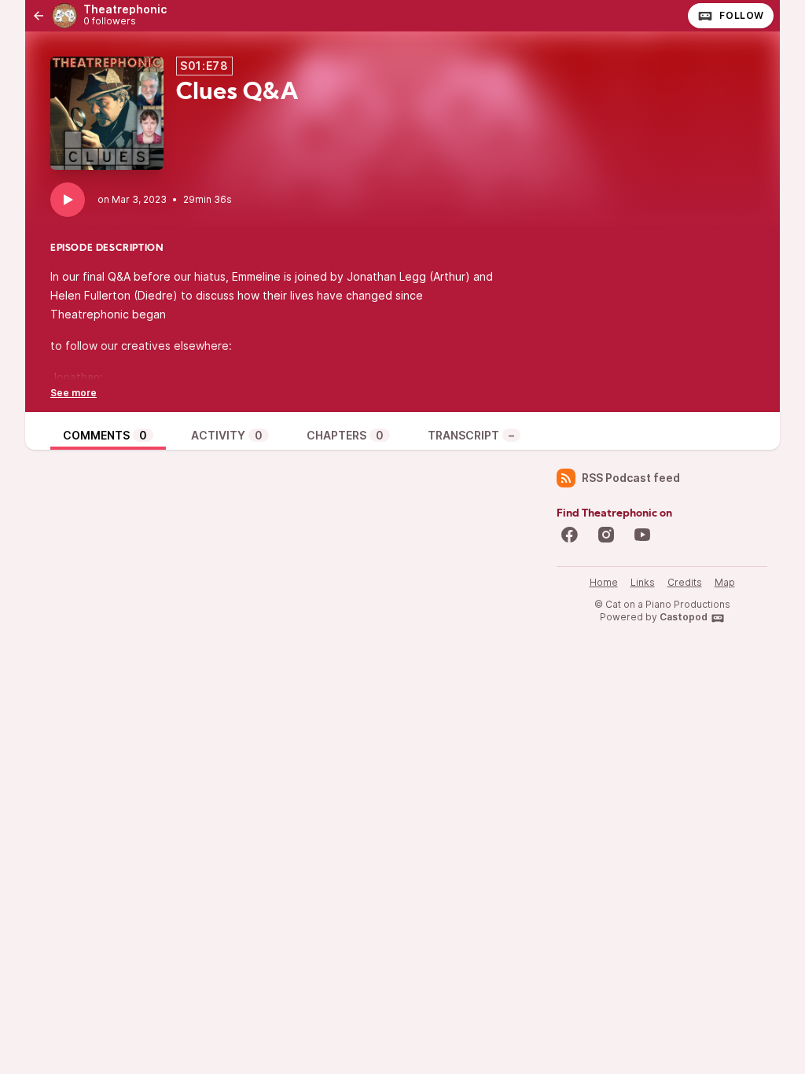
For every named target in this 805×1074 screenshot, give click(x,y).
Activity (227, 435)
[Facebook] (569, 534)
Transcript (471, 435)
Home (604, 582)
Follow (741, 15)
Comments (105, 435)
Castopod (684, 617)
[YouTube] (642, 534)
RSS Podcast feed (631, 477)
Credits (684, 582)
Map (725, 582)
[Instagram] (606, 534)
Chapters (345, 435)
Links (642, 582)
